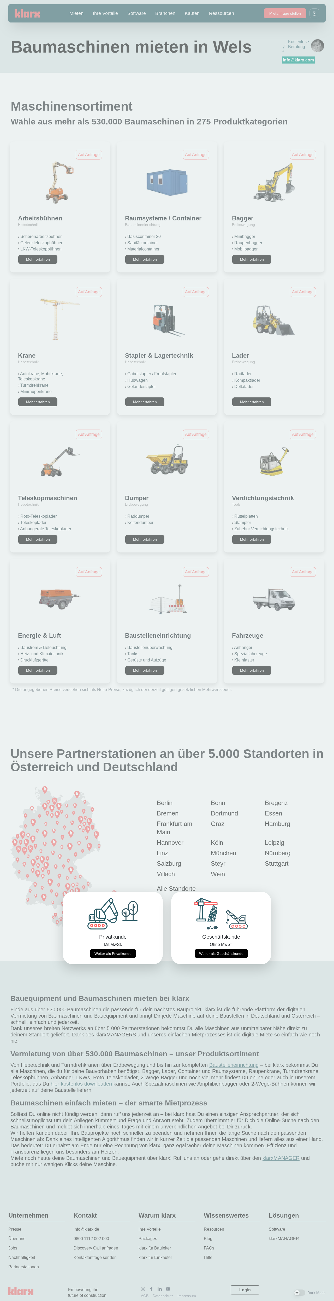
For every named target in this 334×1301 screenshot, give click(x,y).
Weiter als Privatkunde (113, 953)
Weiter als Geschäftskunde (221, 953)
